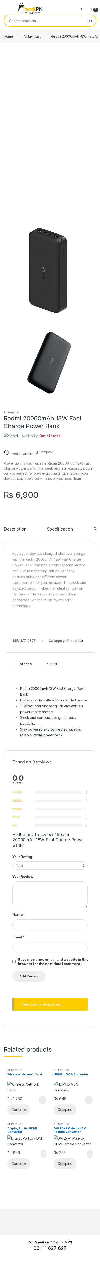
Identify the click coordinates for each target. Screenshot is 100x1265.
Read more (42, 1100)
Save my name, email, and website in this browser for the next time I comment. (53, 961)
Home (8, 36)
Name (18, 915)
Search (89, 20)
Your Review (22, 877)
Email (18, 937)
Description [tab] (15, 529)
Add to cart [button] (43, 1154)
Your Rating (22, 857)
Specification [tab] (60, 529)
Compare (46, 452)
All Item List (32, 36)
